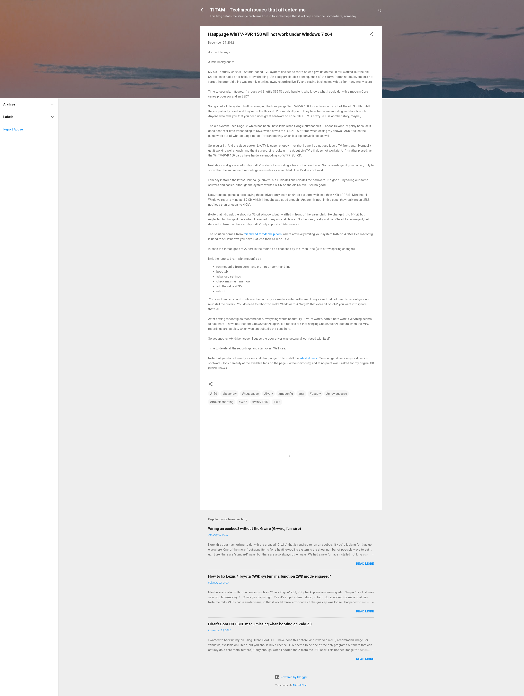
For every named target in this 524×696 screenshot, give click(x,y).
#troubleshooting (221, 402)
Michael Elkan (300, 685)
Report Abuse (13, 129)
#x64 (276, 402)
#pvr (301, 394)
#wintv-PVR (260, 402)
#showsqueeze (336, 394)
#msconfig (285, 394)
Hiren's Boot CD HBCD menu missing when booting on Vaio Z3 (260, 624)
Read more (365, 564)
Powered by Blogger (293, 677)
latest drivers (308, 358)
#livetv (268, 394)
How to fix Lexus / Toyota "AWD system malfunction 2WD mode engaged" (269, 576)
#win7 (243, 402)
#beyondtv (229, 394)
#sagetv (315, 394)
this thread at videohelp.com (263, 234)
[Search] (379, 11)
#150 (213, 394)
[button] (371, 35)
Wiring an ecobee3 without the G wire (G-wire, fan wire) (254, 528)
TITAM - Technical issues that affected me (258, 10)
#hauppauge (250, 394)
